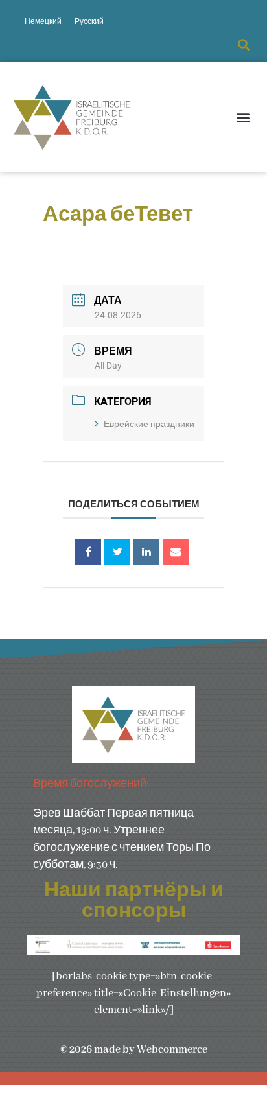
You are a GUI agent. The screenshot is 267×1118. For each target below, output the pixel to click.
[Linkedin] (146, 552)
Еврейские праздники (149, 424)
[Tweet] (117, 552)
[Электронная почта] (176, 552)
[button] (243, 45)
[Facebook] (88, 552)
